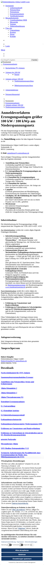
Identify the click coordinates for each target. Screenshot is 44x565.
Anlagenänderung (11, 90)
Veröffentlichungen (17, 16)
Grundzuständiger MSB (18, 20)
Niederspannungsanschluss (24, 81)
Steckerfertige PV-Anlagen (15, 68)
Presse (12, 34)
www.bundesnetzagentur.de (15, 287)
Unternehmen (15, 30)
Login (7, 46)
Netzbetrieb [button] (9, 6)
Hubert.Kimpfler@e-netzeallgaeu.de (14, 361)
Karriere (13, 32)
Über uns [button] (8, 28)
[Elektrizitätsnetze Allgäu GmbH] (15, 2)
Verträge (13, 24)
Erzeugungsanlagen (17, 14)
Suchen (34, 60)
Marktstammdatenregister (17, 285)
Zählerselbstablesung (17, 26)
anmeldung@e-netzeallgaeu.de (18, 153)
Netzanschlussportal (12, 94)
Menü (3, 50)
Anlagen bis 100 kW (12, 72)
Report (16, 74)
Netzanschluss (15, 10)
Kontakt (13, 36)
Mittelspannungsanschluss (23, 85)
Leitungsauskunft (16, 8)
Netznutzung (14, 12)
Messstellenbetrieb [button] (12, 18)
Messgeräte (14, 22)
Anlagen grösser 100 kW (14, 79)
